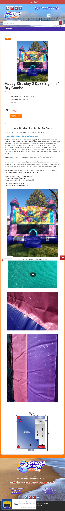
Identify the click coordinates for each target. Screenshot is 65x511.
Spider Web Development (13, 508)
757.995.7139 (50, 8)
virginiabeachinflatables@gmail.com (35, 478)
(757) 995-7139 (35, 476)
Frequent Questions (16, 488)
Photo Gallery (16, 493)
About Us (48, 488)
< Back (7, 38)
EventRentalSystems (36, 505)
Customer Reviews (49, 491)
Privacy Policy (16, 491)
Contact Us (49, 493)
